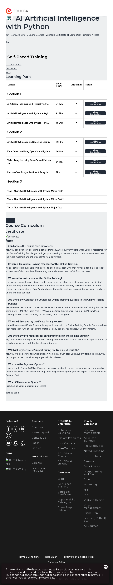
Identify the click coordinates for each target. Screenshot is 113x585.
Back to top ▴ (12, 393)
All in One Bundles (90, 439)
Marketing (90, 484)
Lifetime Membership (92, 431)
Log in (36, 442)
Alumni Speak (41, 432)
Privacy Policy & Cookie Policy (78, 557)
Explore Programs (69, 438)
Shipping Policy (56, 562)
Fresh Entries (92, 456)
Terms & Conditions (29, 557)
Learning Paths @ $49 (95, 519)
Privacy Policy (47, 577)
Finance (89, 461)
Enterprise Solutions (64, 431)
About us (37, 427)
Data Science (92, 466)
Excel (87, 479)
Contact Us (39, 437)
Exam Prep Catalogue (65, 508)
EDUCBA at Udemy (65, 462)
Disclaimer (51, 557)
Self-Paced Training (65, 485)
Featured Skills (93, 445)
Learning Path (13, 65)
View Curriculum (95, 104)
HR (86, 489)
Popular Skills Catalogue (66, 501)
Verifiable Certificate (64, 493)
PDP (86, 494)
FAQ (8, 73)
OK (106, 566)
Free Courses (66, 443)
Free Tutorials (67, 448)
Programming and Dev (93, 473)
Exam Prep (91, 512)
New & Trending (94, 450)
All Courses (91, 525)
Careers (37, 462)
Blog (61, 478)
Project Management (93, 506)
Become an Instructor (39, 469)
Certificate (11, 69)
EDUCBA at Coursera (65, 455)
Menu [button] (102, 11)
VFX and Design (94, 500)
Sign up (36, 448)
